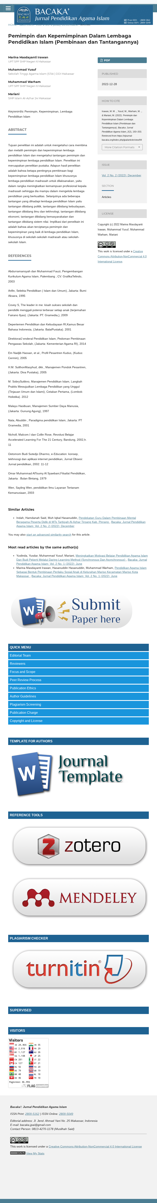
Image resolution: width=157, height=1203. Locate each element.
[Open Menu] (8, 8)
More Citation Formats (119, 147)
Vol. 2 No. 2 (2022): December (57, 24)
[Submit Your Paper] (71, 628)
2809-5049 (66, 1113)
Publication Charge (24, 712)
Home (12, 24)
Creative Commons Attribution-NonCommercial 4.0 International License (122, 256)
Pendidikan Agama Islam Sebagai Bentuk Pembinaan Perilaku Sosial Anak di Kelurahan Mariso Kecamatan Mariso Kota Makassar (81, 572)
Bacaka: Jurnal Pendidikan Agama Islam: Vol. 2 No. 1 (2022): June (74, 576)
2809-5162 (32, 1113)
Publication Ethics (23, 688)
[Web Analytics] (17, 1153)
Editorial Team (20, 655)
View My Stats (35, 1153)
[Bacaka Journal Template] (71, 796)
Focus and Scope (22, 672)
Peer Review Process (25, 680)
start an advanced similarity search (48, 534)
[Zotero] (78, 868)
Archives (27, 24)
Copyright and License (26, 721)
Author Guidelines (23, 696)
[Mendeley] (78, 920)
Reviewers (17, 663)
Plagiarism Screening (25, 704)
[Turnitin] (78, 991)
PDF (106, 60)
